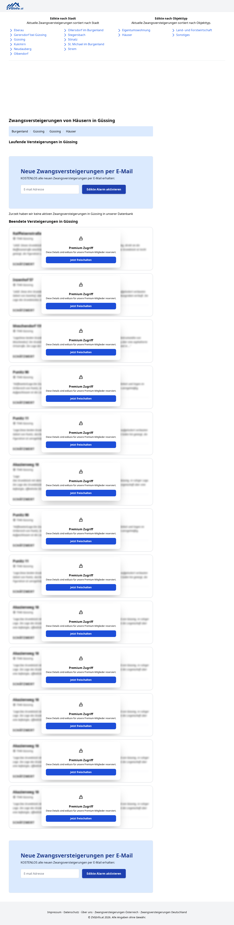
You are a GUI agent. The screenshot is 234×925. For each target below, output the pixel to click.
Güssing (19, 39)
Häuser (127, 35)
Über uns (87, 912)
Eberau (19, 30)
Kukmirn (20, 44)
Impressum (54, 912)
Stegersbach (76, 35)
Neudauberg (22, 49)
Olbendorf (21, 54)
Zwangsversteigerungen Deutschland (164, 912)
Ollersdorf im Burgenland (85, 30)
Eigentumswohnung (136, 30)
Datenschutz (71, 912)
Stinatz (73, 39)
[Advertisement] (118, 89)
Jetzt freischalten (81, 260)
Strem (72, 49)
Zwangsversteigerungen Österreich (116, 912)
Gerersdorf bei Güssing (30, 35)
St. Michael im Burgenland (86, 44)
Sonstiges (183, 35)
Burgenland (20, 131)
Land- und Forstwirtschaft (194, 30)
